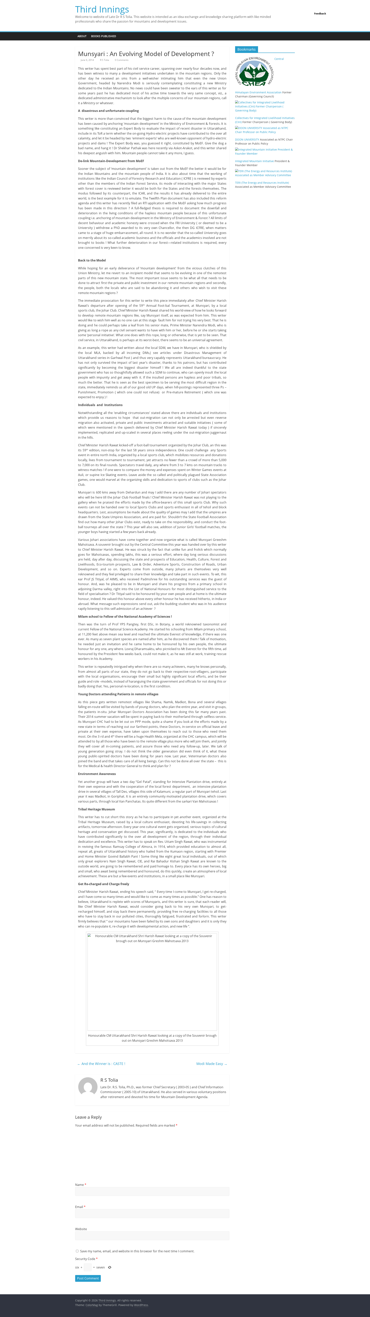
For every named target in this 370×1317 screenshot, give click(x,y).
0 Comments (121, 60)
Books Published (103, 36)
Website (81, 1229)
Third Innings (102, 9)
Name (80, 1185)
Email (80, 1207)
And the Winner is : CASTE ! (101, 1063)
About (82, 36)
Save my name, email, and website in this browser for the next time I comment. (137, 1251)
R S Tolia (105, 60)
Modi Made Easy (211, 1063)
